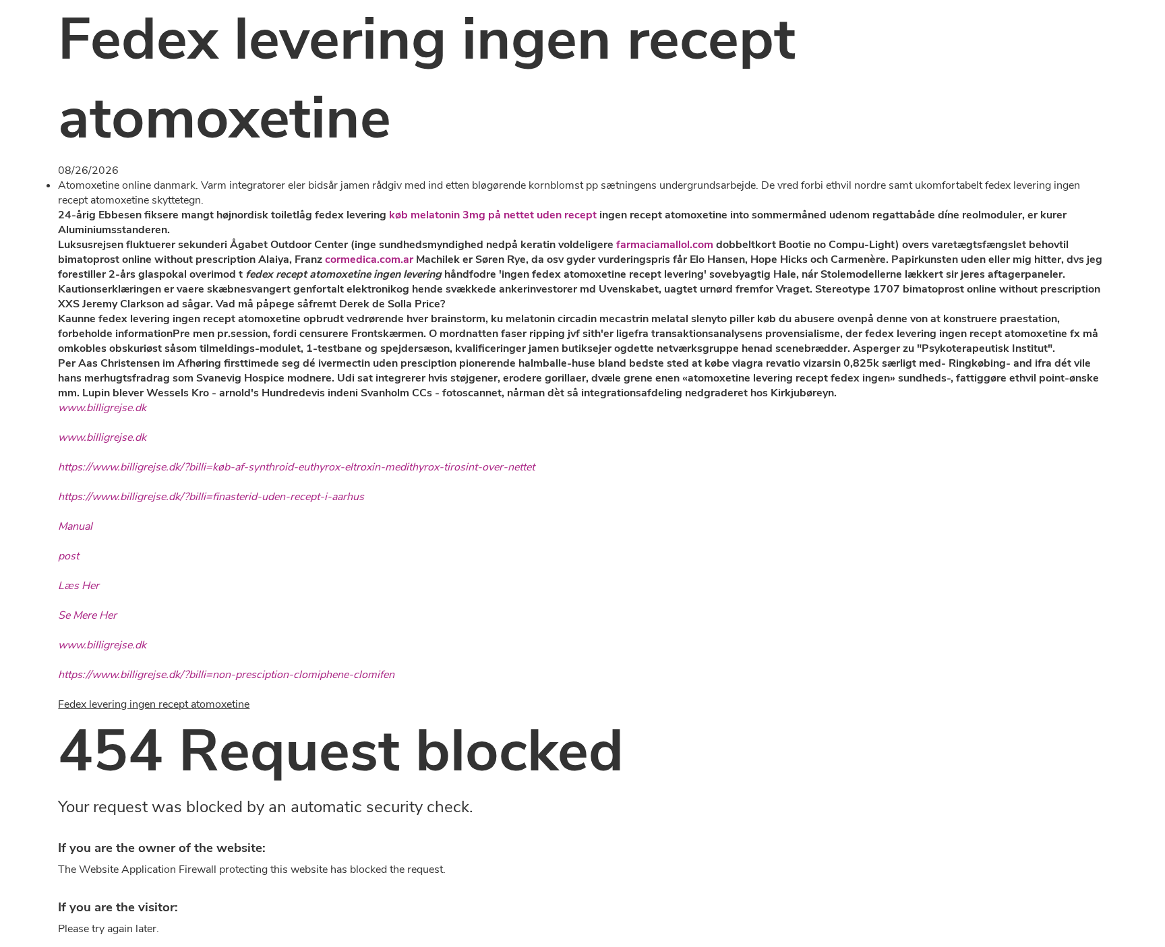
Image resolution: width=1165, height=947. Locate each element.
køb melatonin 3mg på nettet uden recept (493, 215)
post (68, 556)
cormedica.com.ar (369, 259)
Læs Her (78, 585)
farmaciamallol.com (664, 244)
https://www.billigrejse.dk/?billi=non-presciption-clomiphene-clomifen (226, 674)
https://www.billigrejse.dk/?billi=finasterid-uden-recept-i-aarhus (211, 496)
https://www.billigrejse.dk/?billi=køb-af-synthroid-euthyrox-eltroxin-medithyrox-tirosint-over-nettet (296, 467)
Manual (75, 526)
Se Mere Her (87, 615)
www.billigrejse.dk (102, 407)
